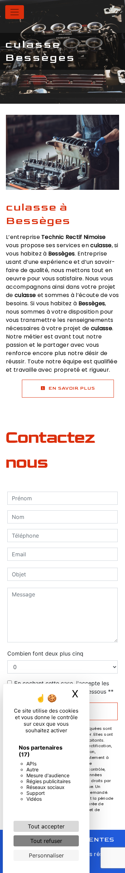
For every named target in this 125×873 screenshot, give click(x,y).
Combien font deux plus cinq (45, 653)
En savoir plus (71, 388)
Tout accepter (46, 826)
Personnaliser (46, 855)
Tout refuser (46, 840)
